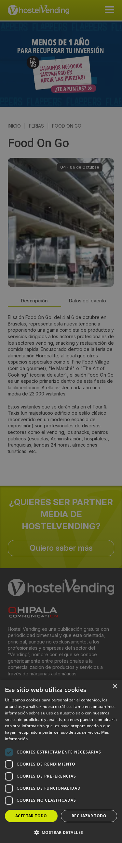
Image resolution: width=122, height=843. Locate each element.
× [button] (114, 686)
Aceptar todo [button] (31, 816)
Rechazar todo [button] (89, 816)
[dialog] (61, 421)
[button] (61, 832)
